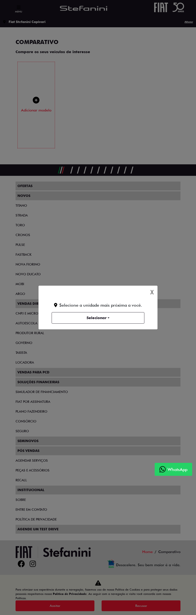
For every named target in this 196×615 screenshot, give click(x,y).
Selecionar (97, 318)
